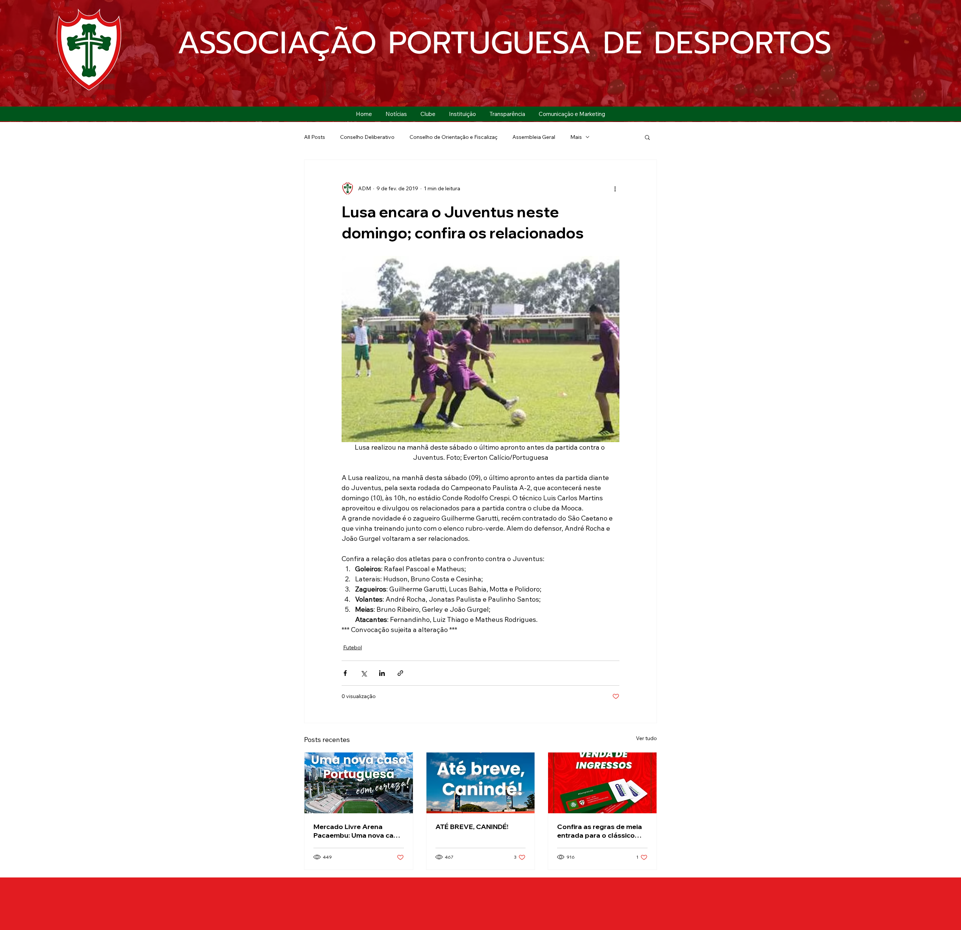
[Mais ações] (614, 188)
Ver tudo (646, 738)
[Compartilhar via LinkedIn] (382, 673)
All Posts (314, 137)
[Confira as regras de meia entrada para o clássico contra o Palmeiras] (602, 782)
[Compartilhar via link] (400, 673)
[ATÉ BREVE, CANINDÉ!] (480, 782)
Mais (576, 137)
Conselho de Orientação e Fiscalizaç (453, 137)
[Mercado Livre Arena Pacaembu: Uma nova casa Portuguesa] (358, 782)
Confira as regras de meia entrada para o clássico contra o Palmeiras (599, 831)
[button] (428, 114)
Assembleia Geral (533, 137)
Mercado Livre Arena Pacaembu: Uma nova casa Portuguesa (357, 831)
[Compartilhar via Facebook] (345, 673)
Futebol (352, 647)
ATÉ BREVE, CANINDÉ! (471, 826)
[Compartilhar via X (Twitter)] (363, 673)
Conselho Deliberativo (367, 137)
